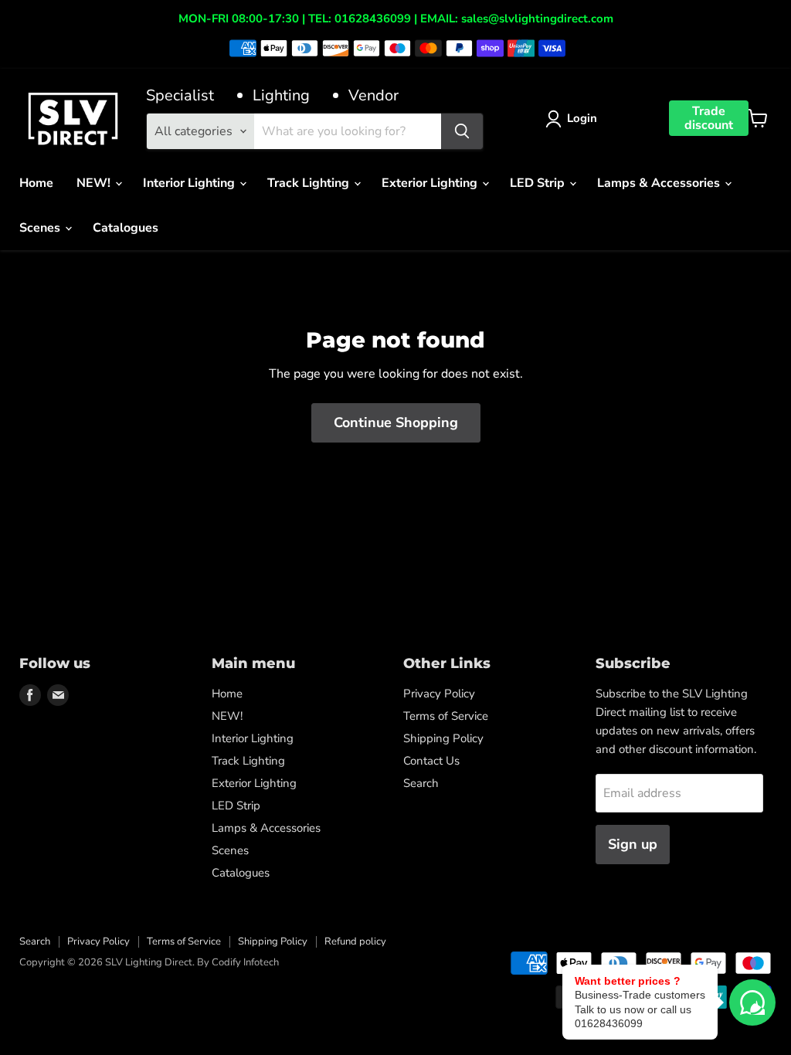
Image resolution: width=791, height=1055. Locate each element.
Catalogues (125, 227)
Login (582, 118)
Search (421, 783)
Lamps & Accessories (660, 183)
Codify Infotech (245, 962)
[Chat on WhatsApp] (752, 1002)
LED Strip (539, 183)
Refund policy (355, 941)
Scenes (41, 227)
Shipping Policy (443, 738)
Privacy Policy (439, 693)
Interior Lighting (190, 183)
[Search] (462, 131)
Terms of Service (445, 716)
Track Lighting (309, 183)
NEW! (95, 183)
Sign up (632, 844)
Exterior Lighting (431, 183)
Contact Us (431, 760)
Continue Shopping (396, 422)
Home (36, 183)
